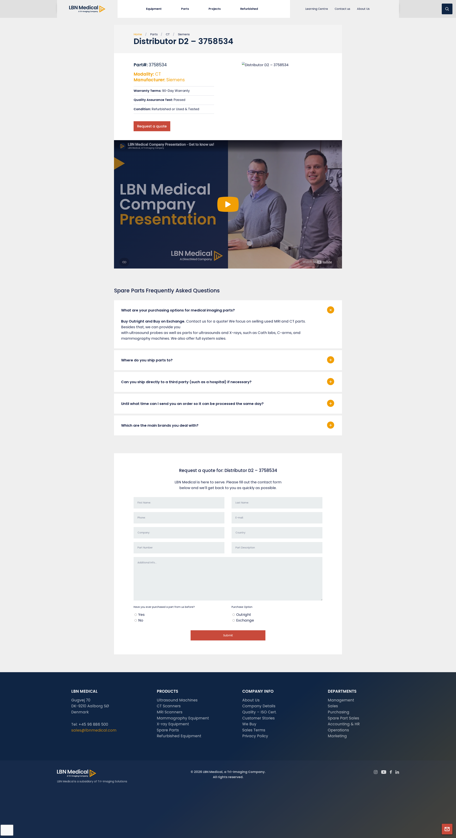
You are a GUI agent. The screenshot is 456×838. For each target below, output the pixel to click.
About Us (363, 9)
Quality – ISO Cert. (259, 712)
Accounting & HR (344, 724)
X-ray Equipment (173, 724)
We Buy (249, 724)
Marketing (337, 736)
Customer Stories (258, 718)
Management (341, 700)
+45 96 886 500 (93, 724)
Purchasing (338, 712)
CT (168, 34)
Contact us (342, 9)
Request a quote (152, 126)
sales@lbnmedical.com (93, 730)
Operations (338, 730)
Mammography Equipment (183, 718)
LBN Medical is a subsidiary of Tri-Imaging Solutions (92, 781)
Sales (333, 706)
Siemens (184, 34)
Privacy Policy (255, 736)
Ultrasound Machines (177, 700)
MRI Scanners (169, 712)
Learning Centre (316, 9)
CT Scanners (169, 706)
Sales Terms (253, 730)
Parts (154, 34)
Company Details (258, 706)
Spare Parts (168, 730)
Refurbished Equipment (179, 736)
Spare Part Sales (343, 718)
